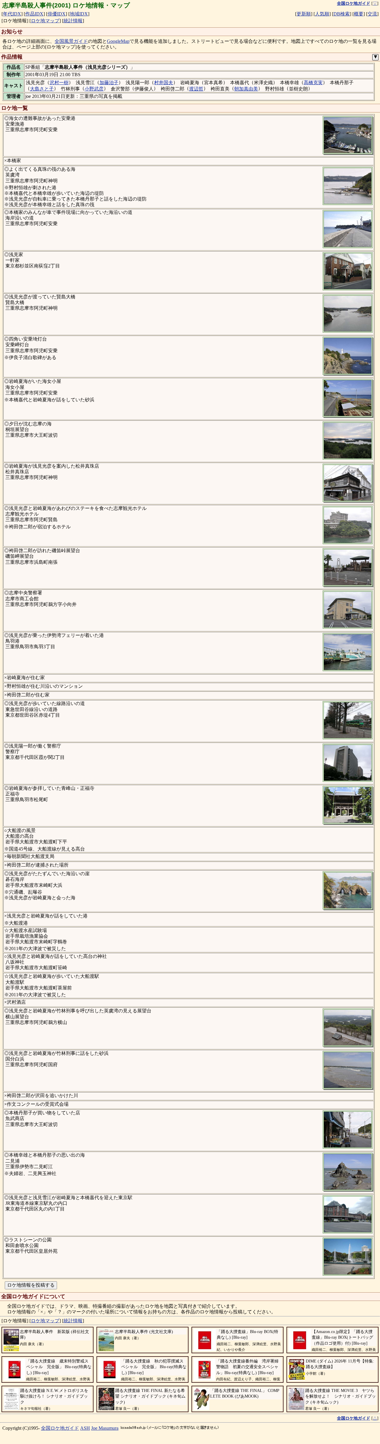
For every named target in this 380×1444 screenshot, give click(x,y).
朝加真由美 (246, 88)
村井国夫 (163, 82)
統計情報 (73, 20)
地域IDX (79, 13)
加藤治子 (108, 82)
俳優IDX (57, 13)
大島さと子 (42, 88)
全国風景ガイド (71, 41)
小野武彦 (94, 88)
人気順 (322, 13)
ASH (85, 1428)
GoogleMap (118, 41)
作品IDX (34, 13)
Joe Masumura (104, 1428)
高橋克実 (313, 82)
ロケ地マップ (45, 20)
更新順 (304, 13)
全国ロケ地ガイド (60, 1428)
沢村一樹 (59, 82)
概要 (358, 13)
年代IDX (12, 13)
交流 (372, 13)
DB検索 (341, 13)
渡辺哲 (196, 88)
